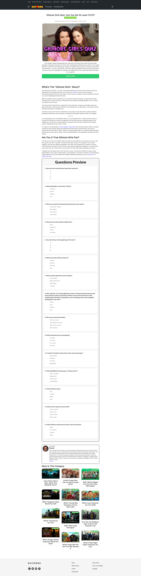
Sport (88, 1)
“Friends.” (74, 92)
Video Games (56, 1)
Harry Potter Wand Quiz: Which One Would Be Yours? (51, 483)
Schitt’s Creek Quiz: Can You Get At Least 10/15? (70, 482)
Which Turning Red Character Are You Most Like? (71, 505)
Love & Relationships (75, 1)
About (73, 562)
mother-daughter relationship (67, 127)
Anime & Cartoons (47, 1)
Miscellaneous (94, 1)
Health (83, 1)
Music (29, 1)
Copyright (94, 568)
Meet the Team (75, 565)
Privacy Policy (95, 562)
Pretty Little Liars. (47, 156)
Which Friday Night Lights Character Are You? (90, 545)
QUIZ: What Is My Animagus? (70, 527)
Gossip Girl (91, 154)
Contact (51, 461)
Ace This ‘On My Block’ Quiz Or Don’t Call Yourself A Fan (90, 524)
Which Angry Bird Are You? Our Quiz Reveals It (70, 546)
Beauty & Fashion (65, 1)
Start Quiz (70, 76)
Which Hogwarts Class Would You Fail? (50, 503)
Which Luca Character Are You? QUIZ (90, 504)
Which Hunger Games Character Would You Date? (51, 542)
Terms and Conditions (97, 565)
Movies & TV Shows (36, 1)
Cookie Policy (75, 571)
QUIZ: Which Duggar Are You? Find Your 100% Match (90, 484)
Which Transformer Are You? (51, 522)
